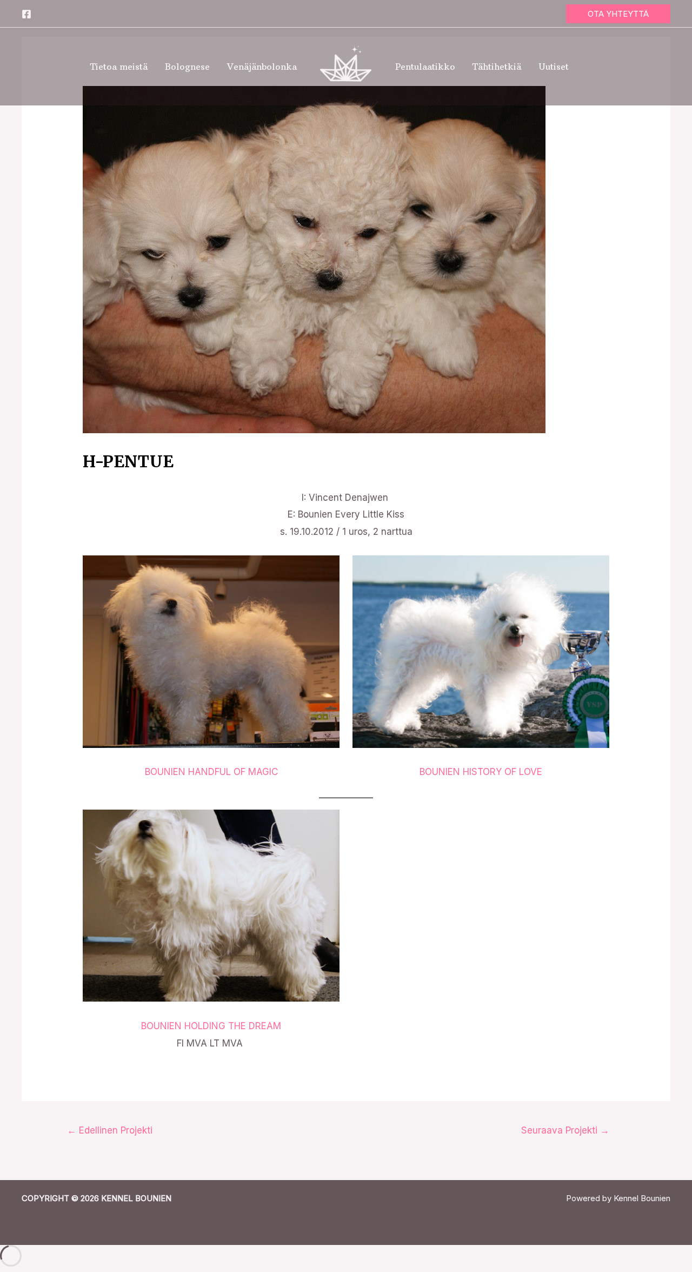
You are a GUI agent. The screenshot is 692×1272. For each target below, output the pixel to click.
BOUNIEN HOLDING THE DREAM (211, 1026)
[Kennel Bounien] (346, 66)
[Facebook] (26, 14)
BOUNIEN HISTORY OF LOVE (481, 771)
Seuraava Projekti (565, 1130)
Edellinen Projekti (109, 1130)
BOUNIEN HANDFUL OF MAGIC (211, 771)
